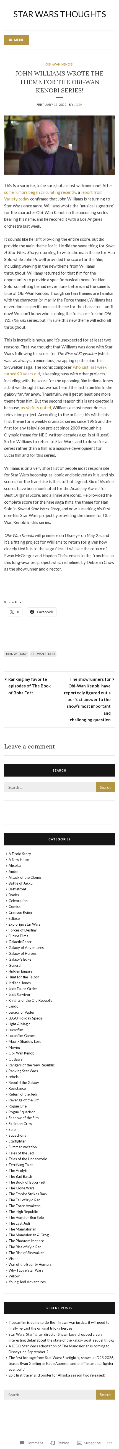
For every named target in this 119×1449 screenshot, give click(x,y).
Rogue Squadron (22, 1112)
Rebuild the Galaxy (24, 1082)
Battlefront (17, 889)
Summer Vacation (23, 1147)
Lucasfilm (16, 1030)
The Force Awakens (24, 1206)
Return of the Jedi (23, 1094)
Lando (14, 1006)
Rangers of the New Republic (32, 1065)
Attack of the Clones (25, 877)
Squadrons (17, 1135)
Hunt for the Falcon (24, 977)
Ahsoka (15, 865)
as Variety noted (36, 407)
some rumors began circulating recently (40, 192)
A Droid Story (20, 854)
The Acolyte (18, 1170)
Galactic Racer (20, 942)
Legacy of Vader (21, 1012)
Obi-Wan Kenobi (59, 64)
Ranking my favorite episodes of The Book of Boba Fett (29, 686)
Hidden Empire (20, 971)
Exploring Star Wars (24, 924)
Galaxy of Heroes (23, 953)
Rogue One (18, 1106)
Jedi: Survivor (19, 994)
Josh (78, 104)
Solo (12, 1129)
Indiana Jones (20, 983)
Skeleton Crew (20, 1123)
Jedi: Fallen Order (23, 988)
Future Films (18, 936)
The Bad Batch (20, 1176)
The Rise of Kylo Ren (25, 1247)
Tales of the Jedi (22, 1153)
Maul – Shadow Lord (25, 1041)
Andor (14, 871)
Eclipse (14, 918)
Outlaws (15, 1059)
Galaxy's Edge (20, 959)
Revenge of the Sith (24, 1100)
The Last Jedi (19, 1223)
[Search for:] (59, 787)
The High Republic (23, 1211)
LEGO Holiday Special (26, 1018)
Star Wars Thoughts (59, 14)
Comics (14, 906)
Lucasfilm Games (22, 1035)
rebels (14, 1076)
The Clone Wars (21, 1188)
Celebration (18, 900)
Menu (19, 40)
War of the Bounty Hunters (30, 1264)
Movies (14, 1047)
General (15, 965)
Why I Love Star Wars (26, 1270)
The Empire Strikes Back (28, 1194)
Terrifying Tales (21, 1164)
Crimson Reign (20, 912)
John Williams (16, 654)
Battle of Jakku (21, 883)
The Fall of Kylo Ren (24, 1200)
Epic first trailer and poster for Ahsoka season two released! (57, 1375)
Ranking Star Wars (23, 1071)
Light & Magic (19, 1024)
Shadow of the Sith (24, 1118)
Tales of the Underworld (28, 1159)
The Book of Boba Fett (27, 1182)
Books (14, 895)
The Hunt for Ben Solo (26, 1217)
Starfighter (17, 1141)
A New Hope (19, 859)
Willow (14, 1276)
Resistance (17, 1088)
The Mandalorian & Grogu (30, 1235)
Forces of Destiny (23, 930)
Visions (14, 1258)
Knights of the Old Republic (30, 1000)
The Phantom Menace (26, 1241)
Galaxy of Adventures (26, 947)
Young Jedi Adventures (27, 1282)
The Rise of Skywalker (26, 1252)
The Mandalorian (22, 1229)
